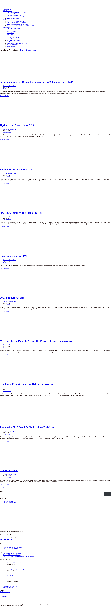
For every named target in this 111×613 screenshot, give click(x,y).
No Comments (7, 89)
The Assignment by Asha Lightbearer (17, 569)
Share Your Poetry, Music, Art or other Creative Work (20, 25)
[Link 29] (12, 78)
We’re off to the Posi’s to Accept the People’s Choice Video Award (36, 340)
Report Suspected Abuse (13, 18)
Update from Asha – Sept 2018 (17, 125)
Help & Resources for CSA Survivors (16, 22)
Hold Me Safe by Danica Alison (15, 575)
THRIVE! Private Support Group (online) (17, 24)
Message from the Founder (13, 40)
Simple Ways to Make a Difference (12, 586)
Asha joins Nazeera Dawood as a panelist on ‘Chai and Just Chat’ (36, 81)
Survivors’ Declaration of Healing (15, 21)
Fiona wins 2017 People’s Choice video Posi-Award (28, 427)
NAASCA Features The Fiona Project (21, 212)
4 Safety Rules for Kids (13, 14)
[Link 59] (12, 252)
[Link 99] (12, 466)
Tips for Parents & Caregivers (10, 548)
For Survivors (6, 19)
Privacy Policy (3, 596)
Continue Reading (4, 96)
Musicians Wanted (11, 31)
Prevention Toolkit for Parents (14, 15)
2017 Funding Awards (12, 297)
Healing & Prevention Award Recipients (17, 43)
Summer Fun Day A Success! (16, 169)
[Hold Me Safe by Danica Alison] (3, 578)
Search (1, 491)
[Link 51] (12, 209)
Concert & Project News (13, 46)
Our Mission (10, 39)
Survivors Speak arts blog (9, 501)
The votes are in (9, 470)
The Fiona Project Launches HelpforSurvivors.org (28, 384)
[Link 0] (15, 6)
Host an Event (10, 33)
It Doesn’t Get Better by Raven (15, 563)
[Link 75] (12, 337)
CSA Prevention (7, 11)
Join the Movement (11, 30)
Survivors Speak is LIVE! (14, 255)
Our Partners (10, 41)
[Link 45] (15, 165)
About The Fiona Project (13, 37)
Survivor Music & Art (8, 9)
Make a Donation (11, 34)
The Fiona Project (30, 50)
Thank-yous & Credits (12, 44)
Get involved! (6, 584)
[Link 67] (12, 293)
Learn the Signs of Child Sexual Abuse (16, 16)
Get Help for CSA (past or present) (12, 553)
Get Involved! (6, 27)
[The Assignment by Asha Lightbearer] (3, 572)
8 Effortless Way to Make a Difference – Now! (19, 28)
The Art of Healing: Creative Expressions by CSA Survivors (18, 556)
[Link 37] (12, 121)
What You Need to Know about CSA (16, 12)
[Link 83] (12, 380)
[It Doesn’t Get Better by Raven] (3, 565)
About (5, 36)
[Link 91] (12, 423)
